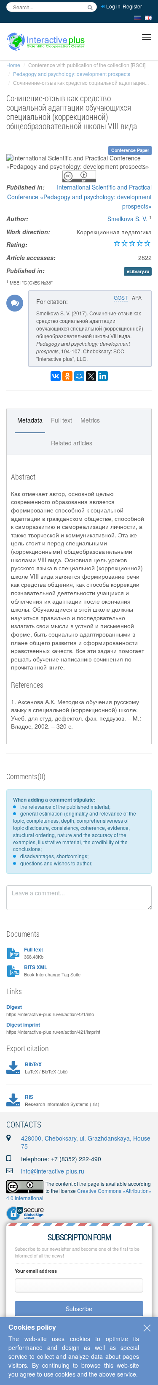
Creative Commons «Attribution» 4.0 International (79, 1194)
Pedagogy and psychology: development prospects (71, 73)
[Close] (147, 1328)
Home (13, 64)
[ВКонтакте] (56, 376)
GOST (121, 297)
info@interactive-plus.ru (52, 1171)
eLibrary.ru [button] (138, 271)
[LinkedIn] (103, 376)
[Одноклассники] (67, 376)
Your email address (36, 1271)
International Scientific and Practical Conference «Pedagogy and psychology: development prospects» (79, 196)
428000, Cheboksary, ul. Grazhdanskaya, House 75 (85, 1142)
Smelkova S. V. (127, 218)
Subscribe (79, 1308)
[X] (91, 376)
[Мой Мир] (79, 376)
